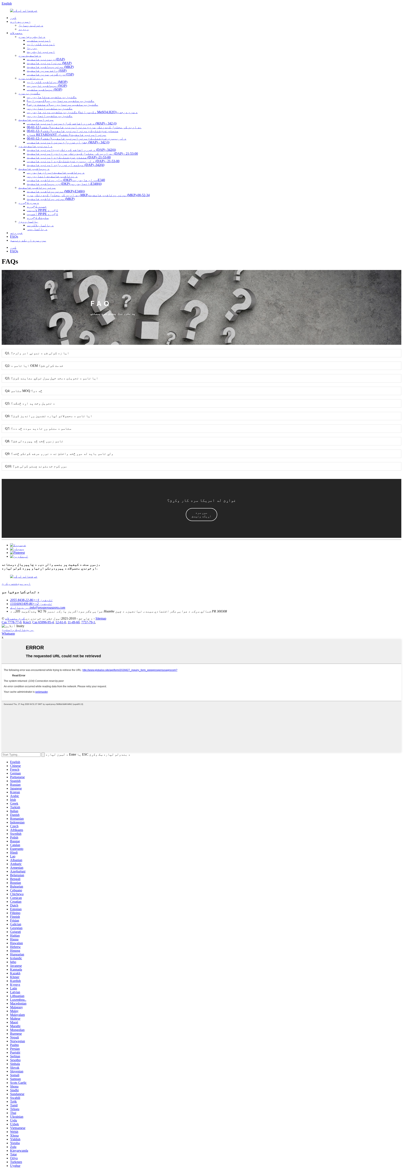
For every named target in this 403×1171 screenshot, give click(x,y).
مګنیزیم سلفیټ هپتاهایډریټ (52, 97)
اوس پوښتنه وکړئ (16, 583)
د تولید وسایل (30, 25)
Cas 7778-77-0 (11, 622)
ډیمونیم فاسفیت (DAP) (46, 59)
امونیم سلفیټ (39, 40)
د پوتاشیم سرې (30, 78)
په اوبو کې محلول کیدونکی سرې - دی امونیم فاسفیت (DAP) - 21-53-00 (82, 153)
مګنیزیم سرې (29, 93)
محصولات (16, 33)
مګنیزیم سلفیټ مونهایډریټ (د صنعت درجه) (62, 104)
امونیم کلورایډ (41, 44)
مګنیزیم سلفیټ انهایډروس (50, 108)
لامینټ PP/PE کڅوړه (42, 210)
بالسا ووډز (28, 221)
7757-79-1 (88, 622)
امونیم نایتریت (41, 51)
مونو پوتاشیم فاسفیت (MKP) (51, 199)
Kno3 (27, 622)
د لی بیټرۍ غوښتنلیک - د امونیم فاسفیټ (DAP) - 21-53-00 (73, 161)
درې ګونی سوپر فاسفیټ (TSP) (50, 74)
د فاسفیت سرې (29, 55)
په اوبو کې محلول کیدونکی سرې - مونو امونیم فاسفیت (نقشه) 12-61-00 (84, 127)
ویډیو (23, 29)
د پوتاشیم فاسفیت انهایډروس (52, 176)
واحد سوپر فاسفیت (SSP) (47, 70)
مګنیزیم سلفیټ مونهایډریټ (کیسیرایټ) (60, 100)
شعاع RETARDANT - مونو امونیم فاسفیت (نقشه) (66, 134)
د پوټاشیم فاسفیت (34, 168)
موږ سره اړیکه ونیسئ (28, 240)
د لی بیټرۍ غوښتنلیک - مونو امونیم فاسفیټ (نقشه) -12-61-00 (76, 138)
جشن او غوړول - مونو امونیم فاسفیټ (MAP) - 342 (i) (68, 142)
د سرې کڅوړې (28, 202)
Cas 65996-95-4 (43, 622)
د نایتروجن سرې (31, 36)
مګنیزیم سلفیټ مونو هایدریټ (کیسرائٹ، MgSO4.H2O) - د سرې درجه (82, 112)
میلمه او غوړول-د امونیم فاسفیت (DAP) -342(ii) (65, 165)
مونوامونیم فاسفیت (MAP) (49, 63)
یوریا (32, 48)
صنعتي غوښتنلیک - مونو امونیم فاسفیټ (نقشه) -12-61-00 (72, 131)
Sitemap (101, 618)
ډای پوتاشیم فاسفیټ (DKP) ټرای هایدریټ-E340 (66, 180)
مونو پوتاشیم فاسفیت (37, 187)
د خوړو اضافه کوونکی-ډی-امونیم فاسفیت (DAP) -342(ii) (71, 150)
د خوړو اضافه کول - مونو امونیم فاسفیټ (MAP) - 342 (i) (71, 123)
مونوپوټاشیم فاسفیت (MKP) (50, 67)
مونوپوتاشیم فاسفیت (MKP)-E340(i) (56, 191)
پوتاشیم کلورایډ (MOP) (47, 82)
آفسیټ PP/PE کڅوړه (42, 214)
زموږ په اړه (20, 21)
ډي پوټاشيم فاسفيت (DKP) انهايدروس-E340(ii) (64, 183)
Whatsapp (8, 633)
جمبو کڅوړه (37, 206)
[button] (201, 514)
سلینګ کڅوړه (38, 217)
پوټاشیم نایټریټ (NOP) (47, 85)
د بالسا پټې (37, 229)
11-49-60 (74, 622)
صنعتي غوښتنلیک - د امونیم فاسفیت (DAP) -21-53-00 (69, 157)
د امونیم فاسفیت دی (35, 146)
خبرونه (16, 233)
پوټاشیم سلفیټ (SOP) (44, 89)
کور (13, 17)
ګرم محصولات (15, 618)
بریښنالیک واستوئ (18, 630)
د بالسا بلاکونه (40, 225)
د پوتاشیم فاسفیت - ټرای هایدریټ (56, 172)
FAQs (14, 236)
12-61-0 (60, 622)
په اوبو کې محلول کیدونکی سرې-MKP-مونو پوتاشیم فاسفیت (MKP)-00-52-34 (88, 195)
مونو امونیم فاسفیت (36, 119)
